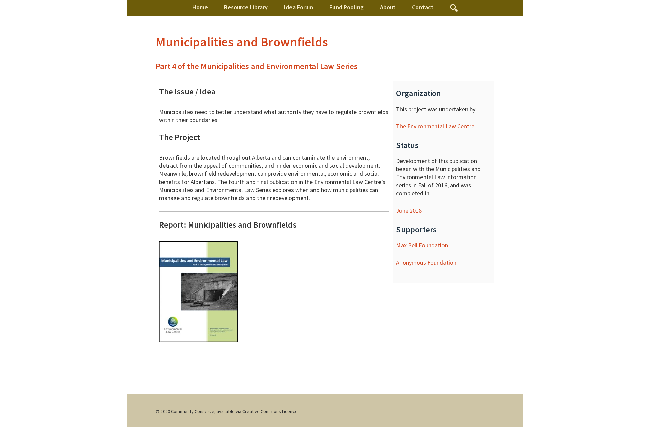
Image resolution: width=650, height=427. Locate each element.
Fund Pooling (346, 7)
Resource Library (246, 7)
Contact (423, 7)
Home (200, 7)
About (388, 7)
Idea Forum (298, 7)
